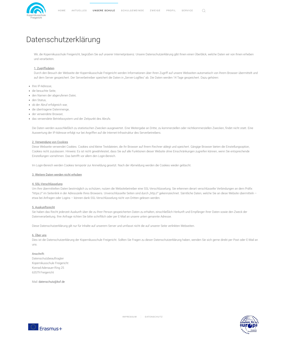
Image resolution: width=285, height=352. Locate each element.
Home (62, 10)
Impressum (129, 317)
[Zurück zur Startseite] (37, 10)
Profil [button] (171, 10)
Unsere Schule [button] (104, 10)
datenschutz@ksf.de (52, 282)
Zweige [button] (155, 10)
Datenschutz (154, 317)
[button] (204, 10)
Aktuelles (79, 10)
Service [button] (187, 10)
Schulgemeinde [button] (132, 10)
